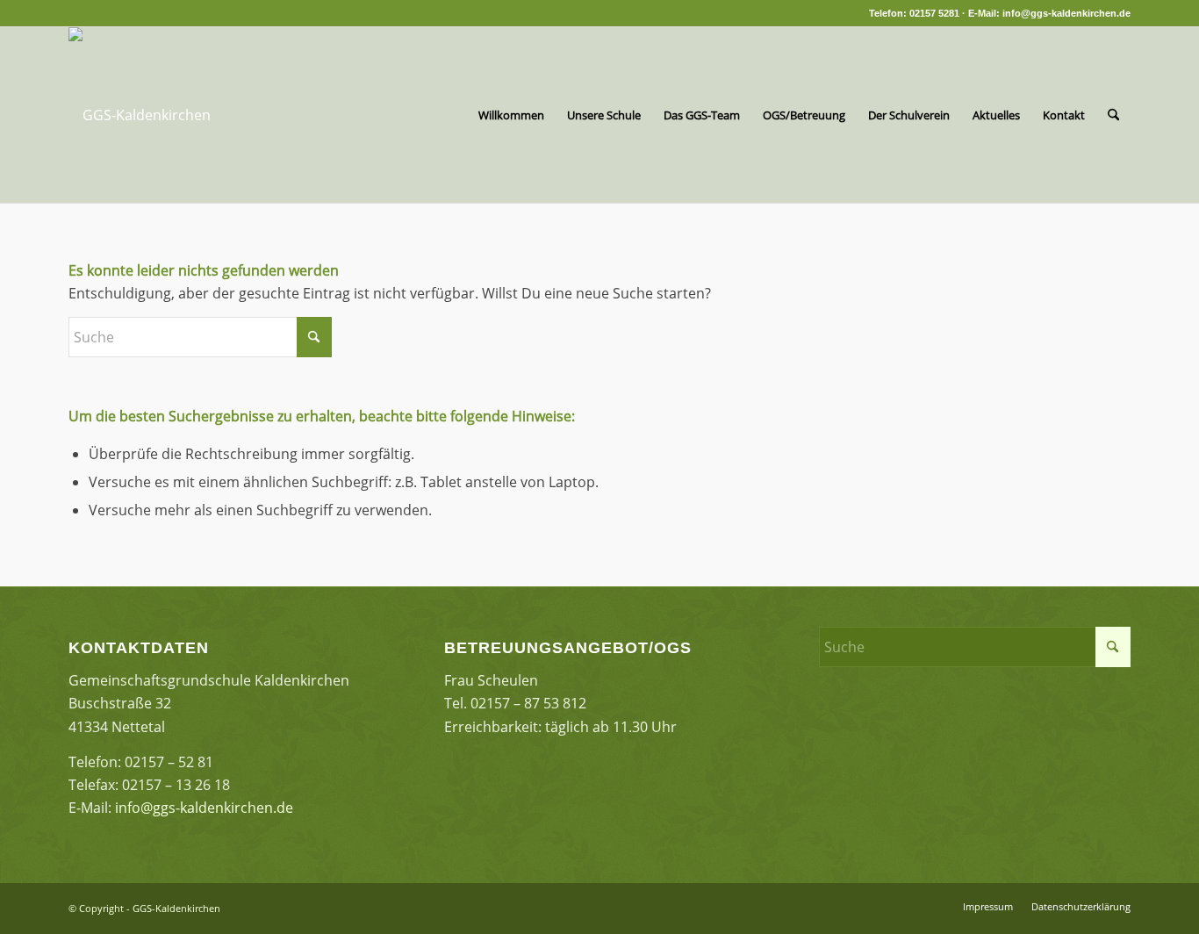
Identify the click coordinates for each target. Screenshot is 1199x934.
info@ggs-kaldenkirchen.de (204, 807)
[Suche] (1113, 115)
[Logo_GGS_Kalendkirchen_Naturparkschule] (139, 115)
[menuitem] (511, 115)
